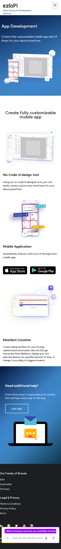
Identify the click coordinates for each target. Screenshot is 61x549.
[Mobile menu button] (55, 5)
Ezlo (2, 479)
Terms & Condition (10, 503)
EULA (3, 513)
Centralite (6, 484)
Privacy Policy (8, 508)
